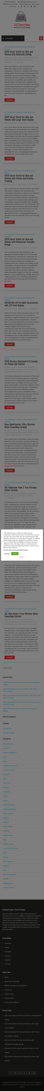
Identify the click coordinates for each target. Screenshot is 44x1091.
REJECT (22, 557)
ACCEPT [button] (14, 553)
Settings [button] (7, 553)
